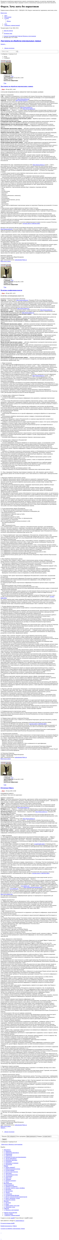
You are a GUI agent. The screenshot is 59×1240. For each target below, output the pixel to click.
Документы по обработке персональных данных (21, 41)
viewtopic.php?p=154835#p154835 (31, 223)
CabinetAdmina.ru (19, 1220)
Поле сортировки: (21, 1136)
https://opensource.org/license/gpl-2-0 (33, 887)
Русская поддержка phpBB (8, 1223)
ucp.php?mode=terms (39, 844)
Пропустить (4, 13)
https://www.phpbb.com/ (7, 894)
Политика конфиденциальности (11, 290)
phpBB (12, 1218)
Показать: (4, 1136)
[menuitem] (5, 15)
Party (3, 89)
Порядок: (39, 1136)
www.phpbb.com (25, 885)
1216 (12, 76)
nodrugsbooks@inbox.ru (21, 259)
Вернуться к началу (6, 261)
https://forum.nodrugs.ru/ (23, 99)
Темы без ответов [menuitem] (8, 30)
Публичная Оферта (7, 788)
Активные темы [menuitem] (8, 33)
